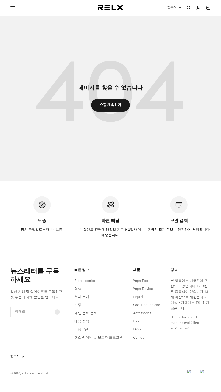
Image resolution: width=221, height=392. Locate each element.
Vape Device (143, 289)
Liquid (138, 297)
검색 (77, 289)
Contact (139, 337)
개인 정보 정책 (85, 313)
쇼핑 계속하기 (110, 105)
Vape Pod (140, 281)
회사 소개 (81, 297)
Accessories (142, 313)
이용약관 (81, 329)
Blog (136, 321)
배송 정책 (81, 321)
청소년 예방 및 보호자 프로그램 (98, 337)
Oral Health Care (146, 305)
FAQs (137, 329)
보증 (77, 305)
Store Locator (84, 281)
